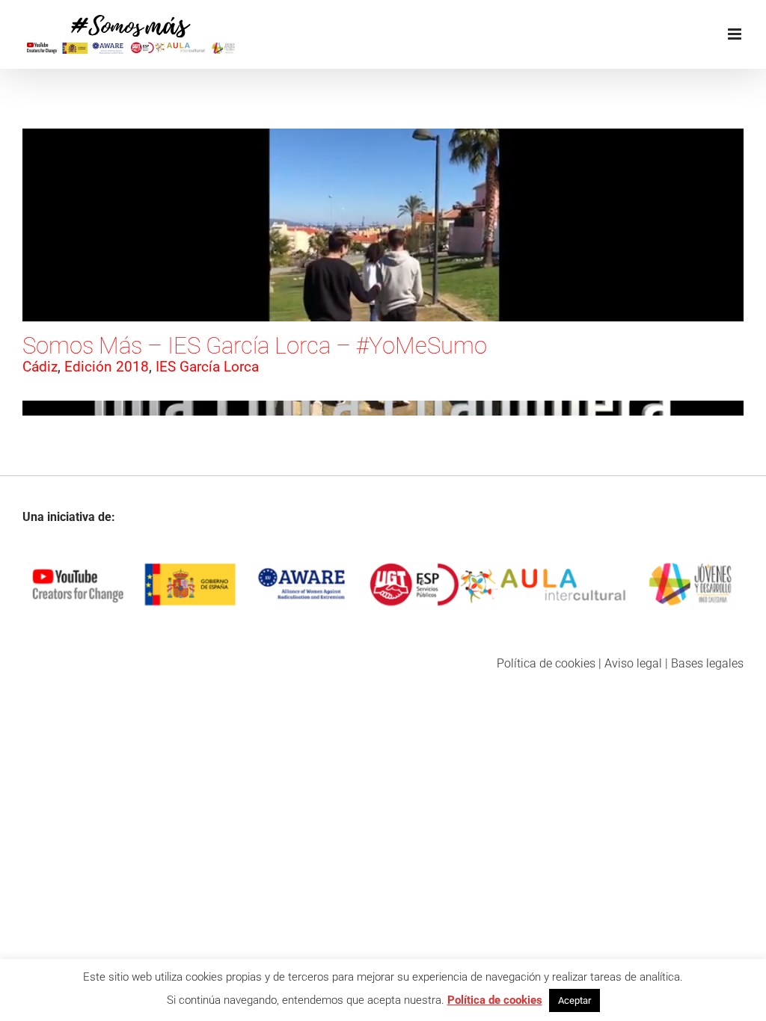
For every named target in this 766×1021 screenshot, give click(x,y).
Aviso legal (633, 663)
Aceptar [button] (574, 1000)
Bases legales (707, 663)
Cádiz (40, 366)
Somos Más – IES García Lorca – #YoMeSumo (254, 346)
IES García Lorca (207, 366)
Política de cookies (546, 663)
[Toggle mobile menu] (736, 34)
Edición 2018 (106, 366)
